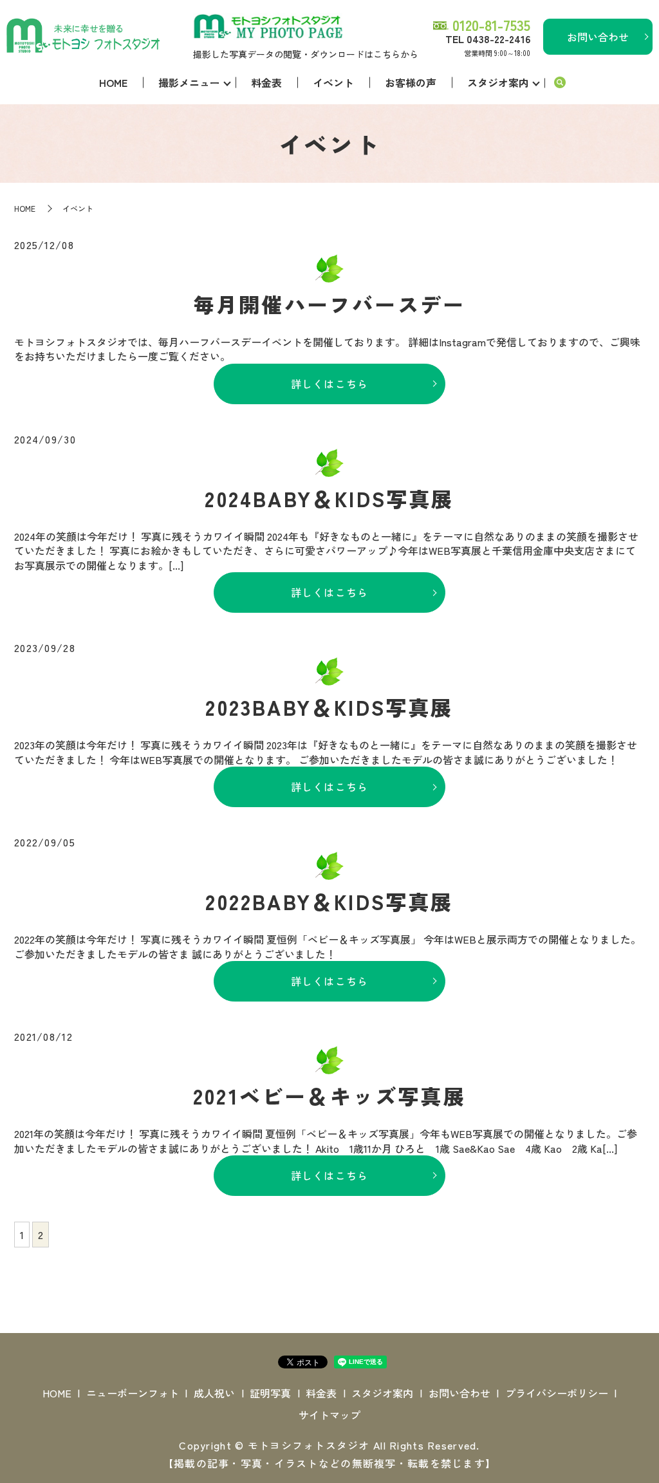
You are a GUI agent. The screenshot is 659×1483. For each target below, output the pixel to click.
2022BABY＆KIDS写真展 (329, 901)
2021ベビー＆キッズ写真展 (329, 1095)
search (559, 83)
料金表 (266, 82)
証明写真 (270, 1393)
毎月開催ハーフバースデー (329, 304)
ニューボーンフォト (132, 1393)
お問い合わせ (598, 36)
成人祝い (214, 1393)
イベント (333, 82)
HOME (113, 82)
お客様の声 (410, 82)
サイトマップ (329, 1414)
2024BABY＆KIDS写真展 (329, 498)
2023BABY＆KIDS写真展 (329, 707)
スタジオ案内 (498, 82)
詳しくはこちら (330, 383)
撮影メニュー (189, 82)
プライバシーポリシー (556, 1393)
